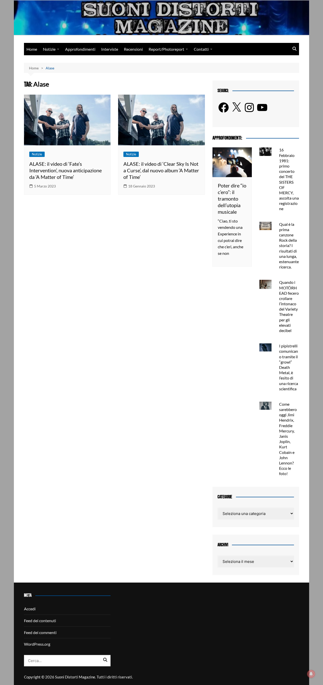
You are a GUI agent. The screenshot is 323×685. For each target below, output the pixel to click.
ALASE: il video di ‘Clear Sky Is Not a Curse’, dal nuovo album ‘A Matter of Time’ (161, 170)
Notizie (49, 49)
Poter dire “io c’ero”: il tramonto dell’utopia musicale (232, 198)
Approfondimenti (80, 49)
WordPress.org (37, 644)
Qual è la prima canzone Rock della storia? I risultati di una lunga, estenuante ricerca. (289, 245)
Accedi (30, 608)
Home (31, 49)
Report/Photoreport (166, 49)
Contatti (201, 49)
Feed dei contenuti (40, 620)
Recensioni (133, 49)
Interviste (109, 49)
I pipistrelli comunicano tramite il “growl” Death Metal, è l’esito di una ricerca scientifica (288, 367)
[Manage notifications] (311, 674)
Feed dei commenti (40, 632)
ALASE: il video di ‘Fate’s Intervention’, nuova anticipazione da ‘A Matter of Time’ (65, 170)
